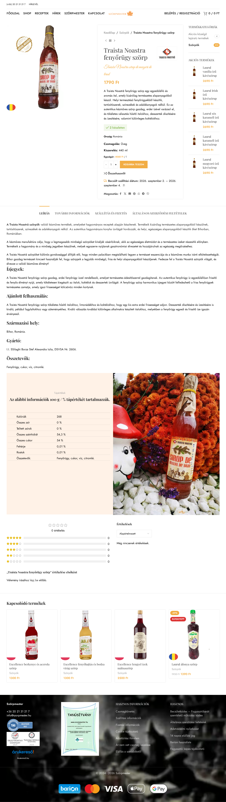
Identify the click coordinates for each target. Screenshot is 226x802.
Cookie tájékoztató (127, 732)
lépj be (34, 580)
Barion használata (180, 742)
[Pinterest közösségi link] (134, 193)
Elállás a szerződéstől (128, 752)
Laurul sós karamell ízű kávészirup (211, 117)
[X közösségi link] (125, 193)
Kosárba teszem (133, 164)
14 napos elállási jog (182, 736)
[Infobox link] (33, 4)
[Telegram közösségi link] (143, 193)
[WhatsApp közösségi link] (139, 193)
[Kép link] (80, 728)
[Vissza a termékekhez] (110, 41)
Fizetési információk (128, 725)
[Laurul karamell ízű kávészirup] (194, 143)
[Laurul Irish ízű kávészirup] (194, 97)
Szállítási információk (128, 718)
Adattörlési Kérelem (127, 738)
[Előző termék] (106, 41)
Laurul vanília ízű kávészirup (210, 71)
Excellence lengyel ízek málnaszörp (133, 666)
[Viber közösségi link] (148, 193)
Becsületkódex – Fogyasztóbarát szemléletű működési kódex (189, 713)
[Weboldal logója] (121, 13)
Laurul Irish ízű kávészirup (210, 94)
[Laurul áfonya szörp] (194, 635)
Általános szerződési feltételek (188, 722)
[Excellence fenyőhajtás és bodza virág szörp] (86, 635)
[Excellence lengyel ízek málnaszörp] (140, 635)
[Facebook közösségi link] (120, 193)
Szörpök (124, 33)
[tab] (44, 211)
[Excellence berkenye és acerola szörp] (32, 635)
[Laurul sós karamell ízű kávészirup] (194, 120)
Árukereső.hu (23, 758)
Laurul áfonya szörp (184, 664)
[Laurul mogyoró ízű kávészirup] (194, 166)
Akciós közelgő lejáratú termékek (198, 36)
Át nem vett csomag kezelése (133, 745)
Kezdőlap (109, 33)
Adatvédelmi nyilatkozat (184, 729)
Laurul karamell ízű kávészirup (211, 140)
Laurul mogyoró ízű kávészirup (211, 163)
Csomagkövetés (125, 711)
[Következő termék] (114, 41)
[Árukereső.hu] (20, 725)
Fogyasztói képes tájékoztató (187, 749)
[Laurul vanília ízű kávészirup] (194, 74)
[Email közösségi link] (129, 193)
